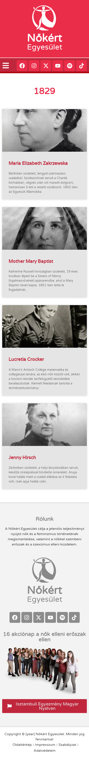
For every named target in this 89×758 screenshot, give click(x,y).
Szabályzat (67, 745)
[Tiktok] (81, 65)
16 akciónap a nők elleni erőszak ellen (44, 637)
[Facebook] (22, 65)
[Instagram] (34, 65)
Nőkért (44, 38)
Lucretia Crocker (26, 359)
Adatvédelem (45, 750)
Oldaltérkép (22, 745)
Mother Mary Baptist (31, 261)
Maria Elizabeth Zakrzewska (38, 163)
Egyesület (44, 47)
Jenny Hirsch (22, 457)
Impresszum (45, 745)
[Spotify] (69, 65)
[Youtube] (57, 65)
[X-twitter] (45, 65)
